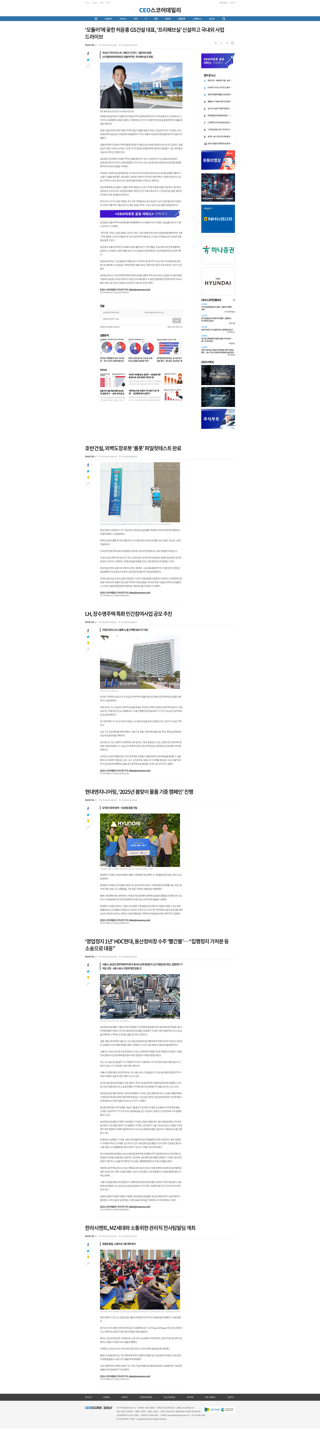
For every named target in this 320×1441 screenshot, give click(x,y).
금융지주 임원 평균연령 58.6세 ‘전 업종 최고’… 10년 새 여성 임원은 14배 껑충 (112, 393)
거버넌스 (122, 18)
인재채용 (106, 1397)
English (95, 2)
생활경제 (181, 18)
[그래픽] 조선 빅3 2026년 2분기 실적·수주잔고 (220, 122)
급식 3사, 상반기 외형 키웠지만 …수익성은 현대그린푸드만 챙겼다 (220, 108)
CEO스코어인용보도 (211, 300)
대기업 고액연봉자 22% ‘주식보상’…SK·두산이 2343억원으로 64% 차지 (112, 361)
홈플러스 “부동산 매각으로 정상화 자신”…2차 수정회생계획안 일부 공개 (220, 101)
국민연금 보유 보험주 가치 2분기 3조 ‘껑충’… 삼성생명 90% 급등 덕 (144, 392)
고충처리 (230, 1397)
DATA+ (212, 18)
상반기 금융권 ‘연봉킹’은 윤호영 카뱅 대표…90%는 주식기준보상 (220, 143)
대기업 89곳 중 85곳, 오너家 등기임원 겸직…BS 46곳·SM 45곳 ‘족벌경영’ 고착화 (169, 361)
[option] (218, 187)
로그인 (232, 2)
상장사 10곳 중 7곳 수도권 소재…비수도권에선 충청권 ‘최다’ (141, 359)
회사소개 (88, 1397)
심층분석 (108, 18)
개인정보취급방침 (145, 1397)
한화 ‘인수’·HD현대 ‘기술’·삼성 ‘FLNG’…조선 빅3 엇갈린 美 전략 (220, 80)
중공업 (168, 18)
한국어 (87, 2)
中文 (108, 2)
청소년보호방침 (169, 1397)
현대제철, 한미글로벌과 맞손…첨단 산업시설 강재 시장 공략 (220, 115)
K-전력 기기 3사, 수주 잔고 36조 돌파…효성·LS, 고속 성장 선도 (220, 87)
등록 (176, 320)
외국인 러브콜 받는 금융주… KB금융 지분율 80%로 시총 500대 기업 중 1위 (145, 376)
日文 (102, 2)
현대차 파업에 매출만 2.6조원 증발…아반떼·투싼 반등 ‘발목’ (220, 94)
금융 (156, 18)
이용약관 (124, 1397)
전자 (136, 18)
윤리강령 (190, 1397)
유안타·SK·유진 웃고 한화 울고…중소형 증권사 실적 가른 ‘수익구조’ (220, 136)
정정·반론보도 (210, 1397)
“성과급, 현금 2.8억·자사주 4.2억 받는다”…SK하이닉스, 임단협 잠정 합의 (220, 129)
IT (146, 18)
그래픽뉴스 (197, 18)
